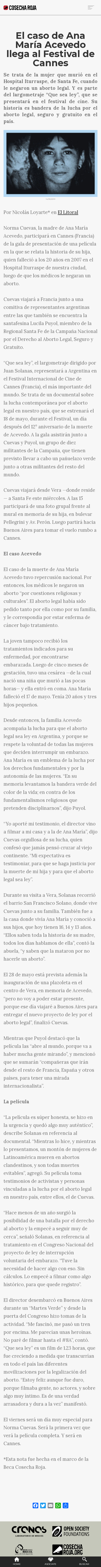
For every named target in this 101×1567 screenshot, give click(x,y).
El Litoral (68, 212)
